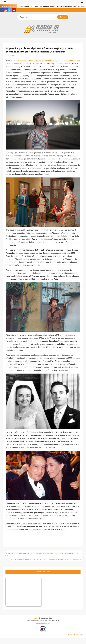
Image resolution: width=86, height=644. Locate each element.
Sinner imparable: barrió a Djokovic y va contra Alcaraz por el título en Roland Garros (45, 559)
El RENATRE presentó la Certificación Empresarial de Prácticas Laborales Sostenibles (54, 6)
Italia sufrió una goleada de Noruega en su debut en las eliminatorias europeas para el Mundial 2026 (41, 555)
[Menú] (5, 2)
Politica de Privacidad (75, 635)
